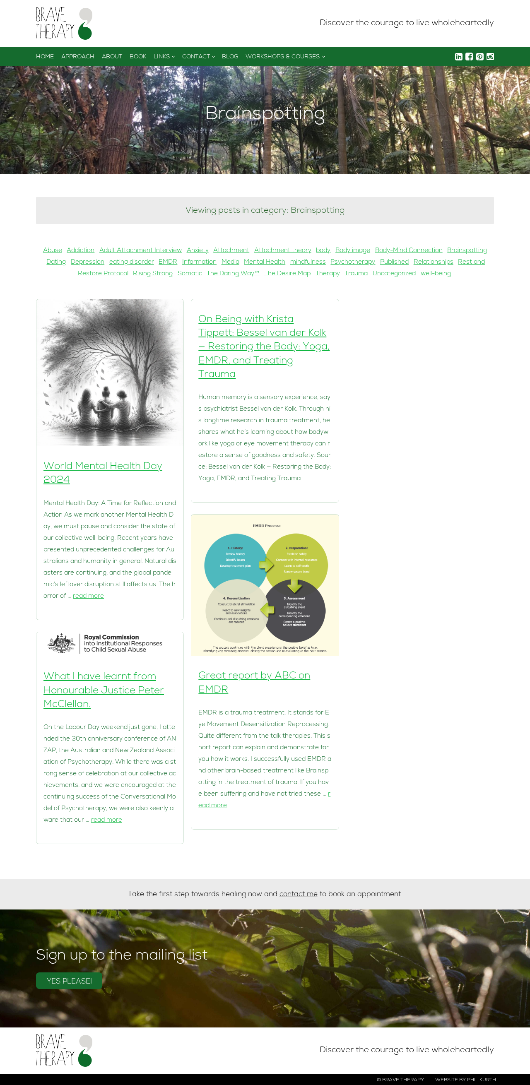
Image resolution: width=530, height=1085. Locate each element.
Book (138, 57)
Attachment (231, 251)
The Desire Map (287, 274)
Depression (87, 262)
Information (199, 262)
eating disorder (131, 262)
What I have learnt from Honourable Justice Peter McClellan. (103, 691)
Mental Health (264, 262)
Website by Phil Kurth (465, 1080)
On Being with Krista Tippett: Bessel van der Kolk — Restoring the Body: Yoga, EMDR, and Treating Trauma (264, 347)
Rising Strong (153, 274)
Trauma (356, 274)
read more (88, 596)
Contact (196, 57)
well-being (436, 274)
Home (45, 57)
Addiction (80, 251)
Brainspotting (467, 251)
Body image (352, 251)
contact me (298, 894)
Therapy (328, 274)
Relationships (433, 262)
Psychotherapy (352, 262)
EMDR (168, 262)
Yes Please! (69, 982)
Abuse (52, 251)
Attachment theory (282, 251)
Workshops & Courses (283, 57)
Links (162, 57)
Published (394, 262)
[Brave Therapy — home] (64, 23)
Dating (56, 262)
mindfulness (308, 262)
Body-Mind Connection (409, 251)
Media (230, 262)
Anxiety (198, 251)
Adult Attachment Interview (140, 251)
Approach (77, 57)
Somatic (190, 274)
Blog (230, 57)
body (323, 251)
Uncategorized (394, 274)
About (112, 57)
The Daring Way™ (233, 274)
